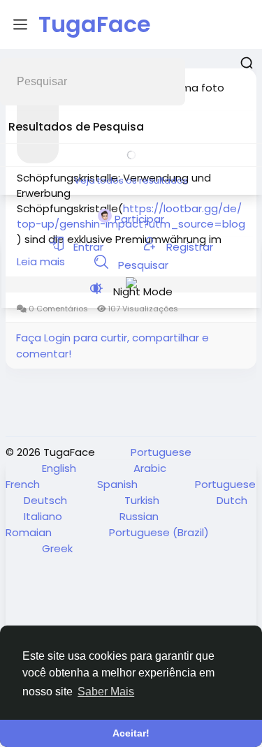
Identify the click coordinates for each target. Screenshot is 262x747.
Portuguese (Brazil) (159, 532)
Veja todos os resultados (131, 180)
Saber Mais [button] (106, 691)
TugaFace (94, 24)
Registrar (188, 246)
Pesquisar (141, 265)
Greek (57, 548)
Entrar (88, 246)
